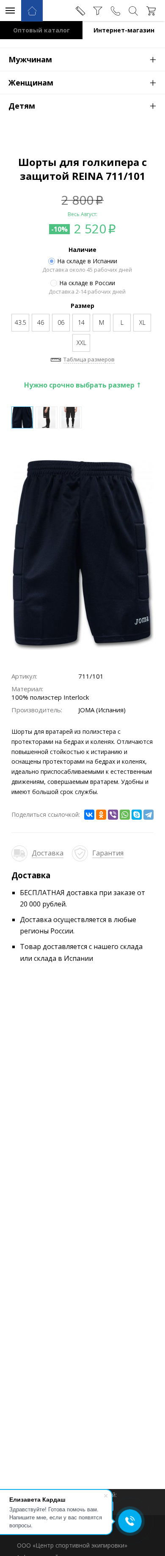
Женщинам (82, 82)
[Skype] (137, 815)
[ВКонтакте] (89, 815)
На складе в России (87, 283)
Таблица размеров (89, 359)
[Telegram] (148, 815)
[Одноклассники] (101, 815)
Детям (82, 105)
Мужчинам (82, 59)
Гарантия (108, 853)
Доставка (47, 853)
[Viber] (113, 815)
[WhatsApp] (125, 815)
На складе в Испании (87, 261)
